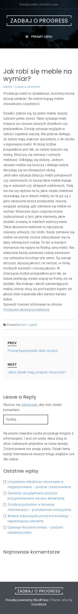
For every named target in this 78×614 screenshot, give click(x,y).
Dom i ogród (29, 324)
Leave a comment (27, 86)
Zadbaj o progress (39, 21)
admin (7, 86)
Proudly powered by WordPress (27, 600)
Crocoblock (38, 604)
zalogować (29, 405)
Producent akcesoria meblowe (26, 310)
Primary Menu (41, 36)
